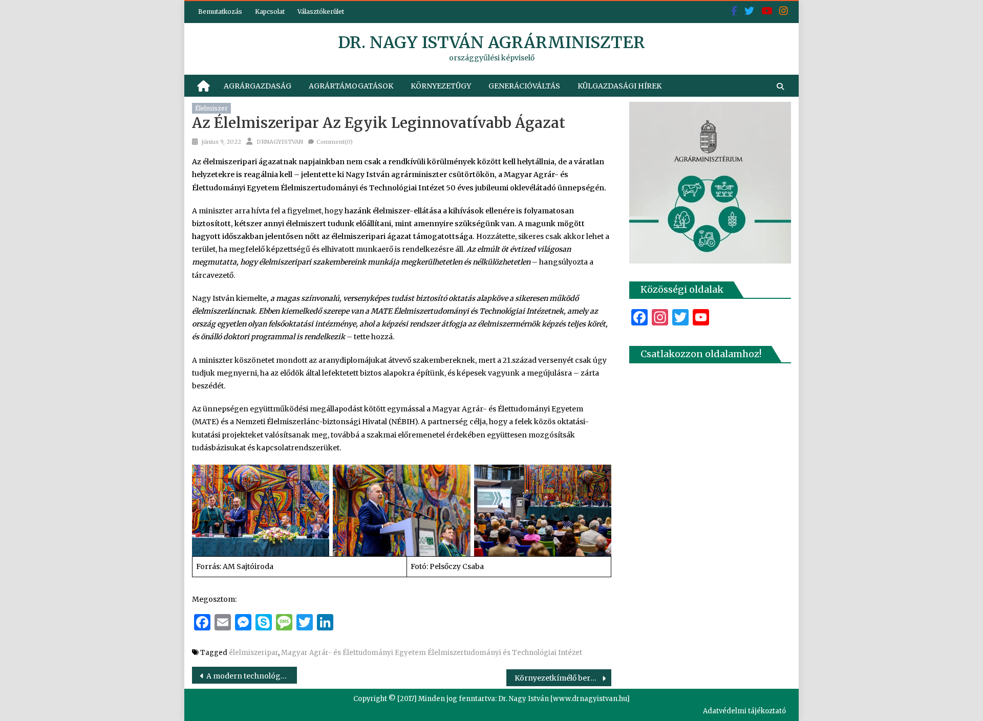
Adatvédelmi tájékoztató (744, 711)
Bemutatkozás (220, 11)
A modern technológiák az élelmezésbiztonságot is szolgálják (251, 676)
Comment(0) (334, 141)
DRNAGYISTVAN (280, 141)
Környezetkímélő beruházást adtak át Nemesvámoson (563, 678)
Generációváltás (524, 86)
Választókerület (320, 11)
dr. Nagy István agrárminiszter (491, 42)
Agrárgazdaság (257, 86)
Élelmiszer (211, 108)
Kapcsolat (270, 11)
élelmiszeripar (253, 652)
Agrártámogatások (351, 86)
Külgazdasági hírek (619, 86)
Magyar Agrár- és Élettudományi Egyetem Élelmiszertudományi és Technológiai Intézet (431, 652)
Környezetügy (441, 86)
